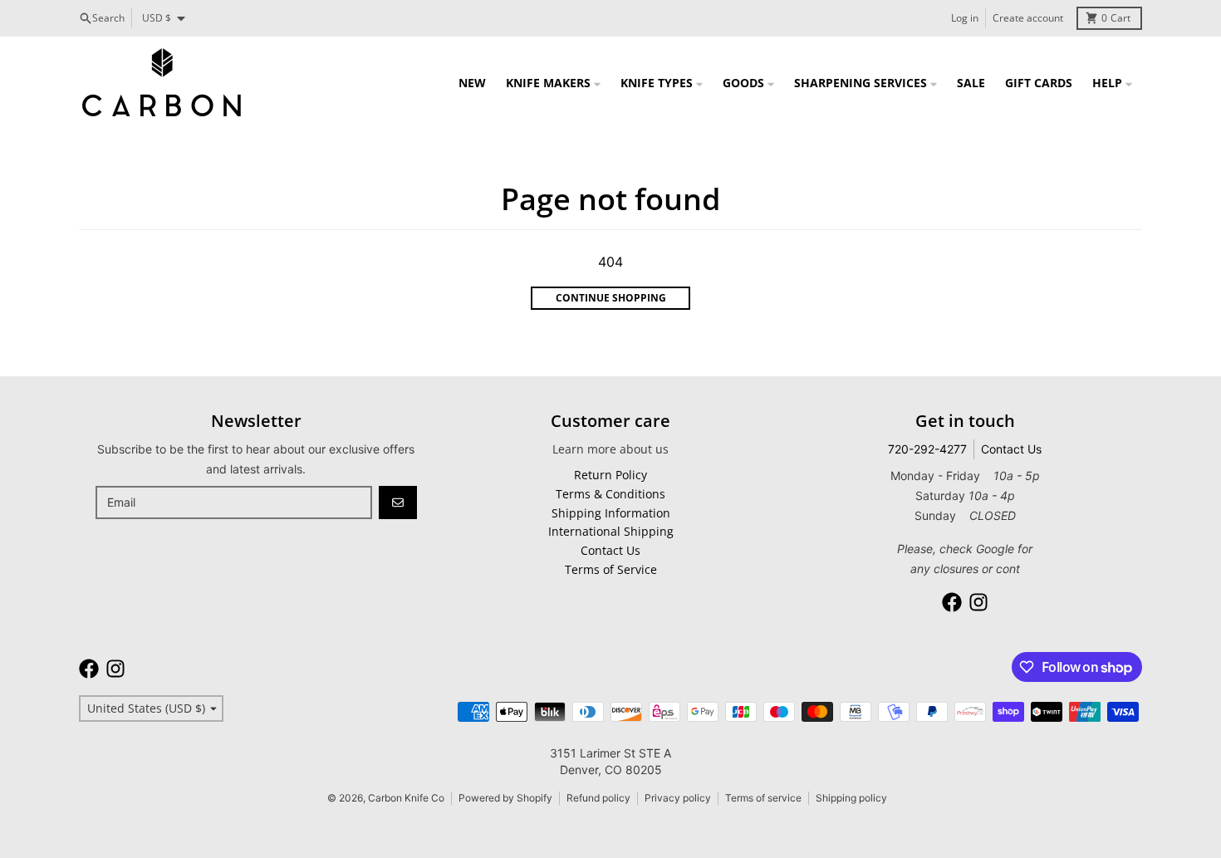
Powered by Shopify (505, 798)
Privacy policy (678, 798)
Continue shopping (611, 298)
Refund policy (598, 798)
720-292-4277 (927, 449)
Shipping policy (851, 798)
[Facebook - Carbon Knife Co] (952, 602)
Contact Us (1011, 449)
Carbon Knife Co (406, 798)
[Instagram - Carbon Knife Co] (978, 602)
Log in (964, 18)
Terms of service (763, 798)
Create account (1028, 18)
